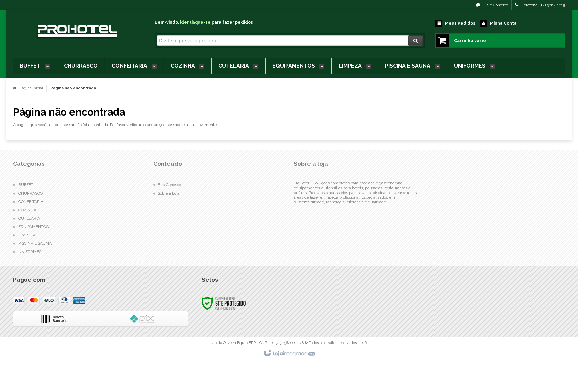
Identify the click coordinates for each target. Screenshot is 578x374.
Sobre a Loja (168, 193)
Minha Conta (503, 23)
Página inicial (31, 88)
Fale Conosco (496, 5)
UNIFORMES (29, 251)
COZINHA (27, 210)
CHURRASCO (30, 193)
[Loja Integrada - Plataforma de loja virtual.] (289, 353)
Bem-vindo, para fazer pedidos (204, 22)
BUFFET (25, 184)
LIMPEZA (27, 235)
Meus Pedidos (460, 23)
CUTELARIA (29, 218)
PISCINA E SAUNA (35, 243)
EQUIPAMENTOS (33, 226)
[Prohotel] (76, 32)
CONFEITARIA (30, 201)
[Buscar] (415, 40)
